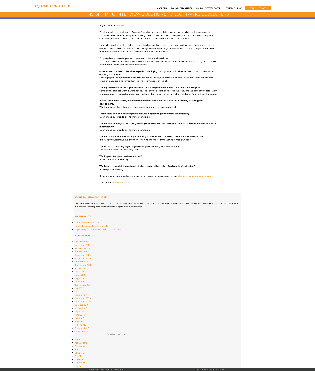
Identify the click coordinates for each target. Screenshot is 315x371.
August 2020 (80, 268)
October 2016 (81, 305)
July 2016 (79, 311)
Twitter (78, 366)
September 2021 (82, 248)
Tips (127, 182)
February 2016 (81, 328)
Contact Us (80, 352)
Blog (77, 349)
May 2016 (79, 318)
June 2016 (79, 315)
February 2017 (81, 295)
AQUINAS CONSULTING (52, 6)
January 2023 (81, 242)
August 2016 (80, 308)
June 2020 (79, 275)
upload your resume (201, 176)
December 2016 (82, 298)
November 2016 (82, 301)
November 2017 (82, 281)
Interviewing (118, 182)
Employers (80, 346)
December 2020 (82, 255)
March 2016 (80, 325)
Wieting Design (221, 369)
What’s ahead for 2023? (86, 223)
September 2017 (82, 285)
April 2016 (79, 321)
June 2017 (79, 291)
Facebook (79, 363)
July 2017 (79, 288)
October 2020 (81, 262)
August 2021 (80, 252)
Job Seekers (81, 342)
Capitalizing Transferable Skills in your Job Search (99, 229)
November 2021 (82, 245)
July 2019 (79, 278)
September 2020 (82, 265)
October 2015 (81, 331)
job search (183, 176)
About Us (79, 339)
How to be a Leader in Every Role (91, 226)
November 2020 (82, 258)
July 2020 (79, 272)
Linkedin (78, 359)
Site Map (79, 356)
